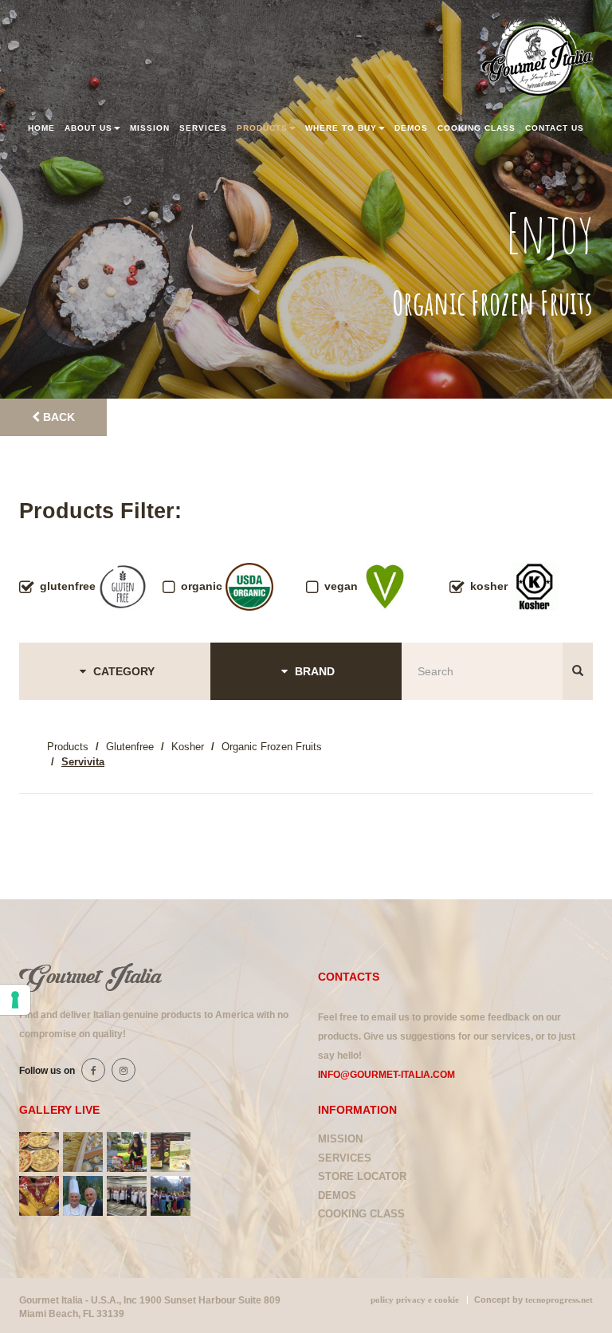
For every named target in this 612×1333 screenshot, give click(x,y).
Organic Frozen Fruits (272, 747)
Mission (150, 128)
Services (203, 128)
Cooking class (476, 128)
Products (262, 128)
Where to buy (341, 128)
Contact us (554, 128)
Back (57, 417)
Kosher (187, 747)
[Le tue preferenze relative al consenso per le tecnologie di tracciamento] (15, 1000)
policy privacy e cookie (415, 1300)
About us (88, 128)
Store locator (362, 1176)
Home (41, 128)
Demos (411, 128)
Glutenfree (130, 747)
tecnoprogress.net (559, 1300)
